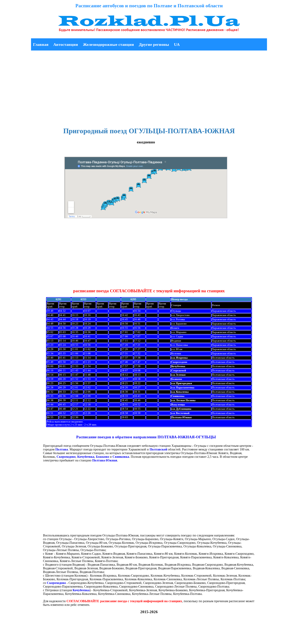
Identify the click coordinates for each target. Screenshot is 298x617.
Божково (176, 379)
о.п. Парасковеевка (182, 387)
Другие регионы (154, 44)
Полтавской (158, 449)
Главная (40, 44)
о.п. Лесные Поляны (183, 400)
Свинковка (177, 396)
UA (177, 44)
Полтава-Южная (181, 417)
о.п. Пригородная (181, 383)
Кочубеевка (178, 366)
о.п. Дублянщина (181, 408)
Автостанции (65, 44)
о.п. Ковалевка (180, 391)
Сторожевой (178, 370)
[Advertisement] (149, 86)
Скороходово (179, 362)
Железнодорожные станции (108, 44)
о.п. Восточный (180, 413)
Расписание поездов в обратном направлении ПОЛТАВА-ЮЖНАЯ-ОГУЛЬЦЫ (146, 437)
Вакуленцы (178, 404)
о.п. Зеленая (178, 374)
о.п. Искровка (179, 357)
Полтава (61, 449)
